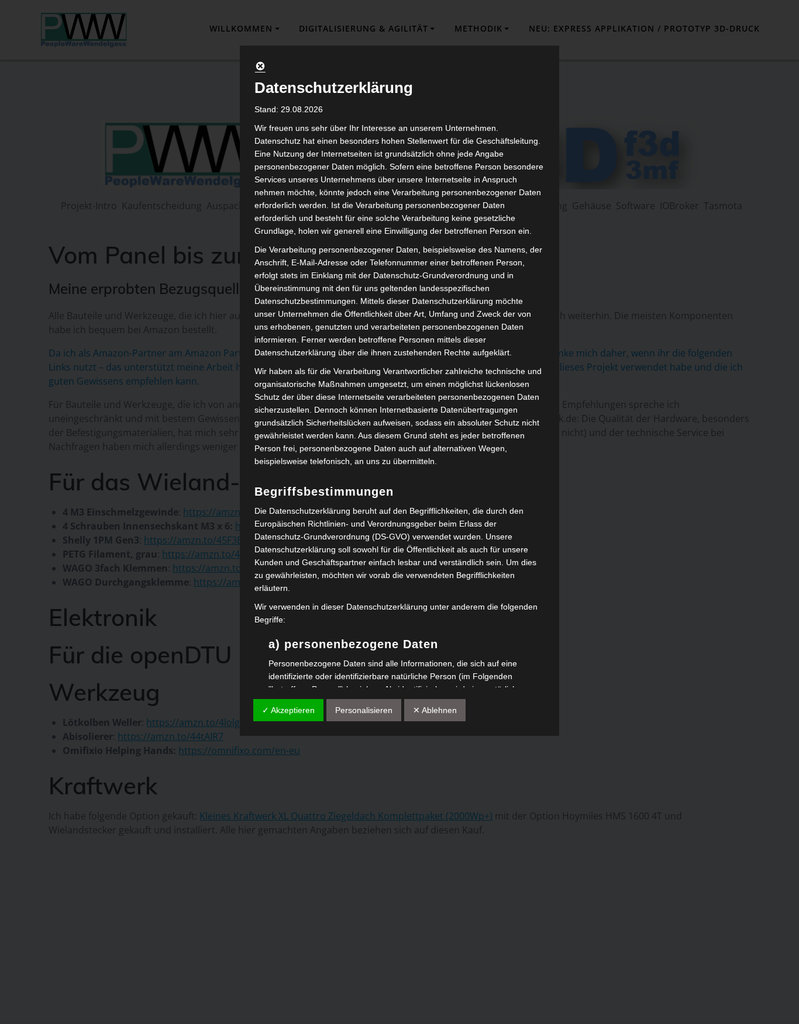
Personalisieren (363, 710)
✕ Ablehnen (435, 710)
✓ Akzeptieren (288, 710)
